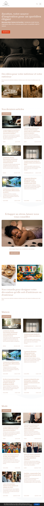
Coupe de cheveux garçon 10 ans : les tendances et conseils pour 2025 (11, 456)
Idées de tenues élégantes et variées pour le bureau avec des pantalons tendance (32, 457)
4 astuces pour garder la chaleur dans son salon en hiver (32, 162)
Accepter (36, 504)
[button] (37, 4)
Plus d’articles (6, 113)
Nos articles (6, 31)
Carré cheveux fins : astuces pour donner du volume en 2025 (10, 485)
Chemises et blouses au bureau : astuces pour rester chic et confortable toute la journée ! (32, 130)
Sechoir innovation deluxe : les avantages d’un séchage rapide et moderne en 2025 (11, 381)
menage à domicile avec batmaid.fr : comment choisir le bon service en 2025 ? (32, 381)
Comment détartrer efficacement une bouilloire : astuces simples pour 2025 (30, 180)
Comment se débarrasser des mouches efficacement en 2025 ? (11, 190)
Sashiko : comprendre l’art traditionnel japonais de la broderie (32, 474)
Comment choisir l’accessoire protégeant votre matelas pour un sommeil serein (10, 160)
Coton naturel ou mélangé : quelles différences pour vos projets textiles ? (11, 131)
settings (30, 504)
